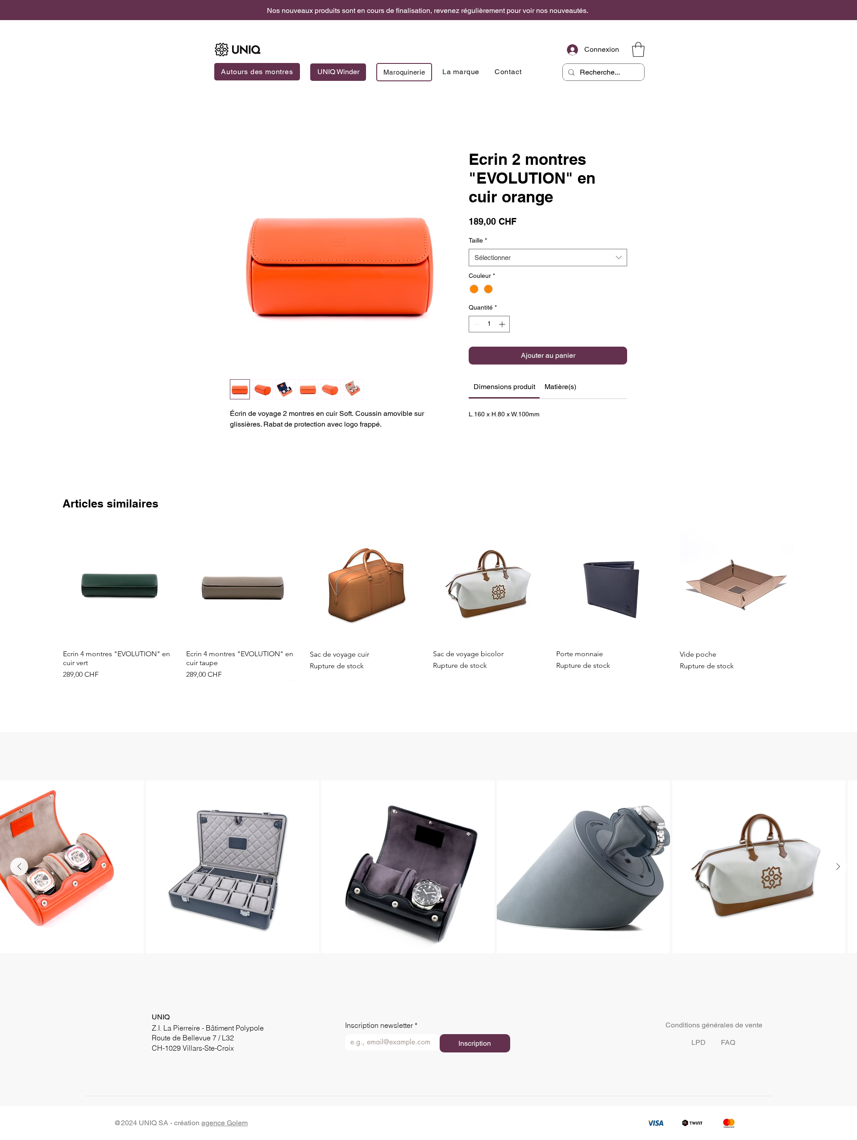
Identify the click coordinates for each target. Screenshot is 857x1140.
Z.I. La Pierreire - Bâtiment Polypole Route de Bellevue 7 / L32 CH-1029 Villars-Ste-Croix (208, 1037)
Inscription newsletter (381, 1025)
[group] (428, 604)
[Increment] (502, 324)
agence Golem (224, 1123)
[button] (638, 49)
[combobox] (548, 257)
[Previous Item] (19, 867)
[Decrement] (475, 324)
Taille (478, 240)
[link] (504, 386)
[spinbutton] (489, 324)
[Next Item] (838, 867)
